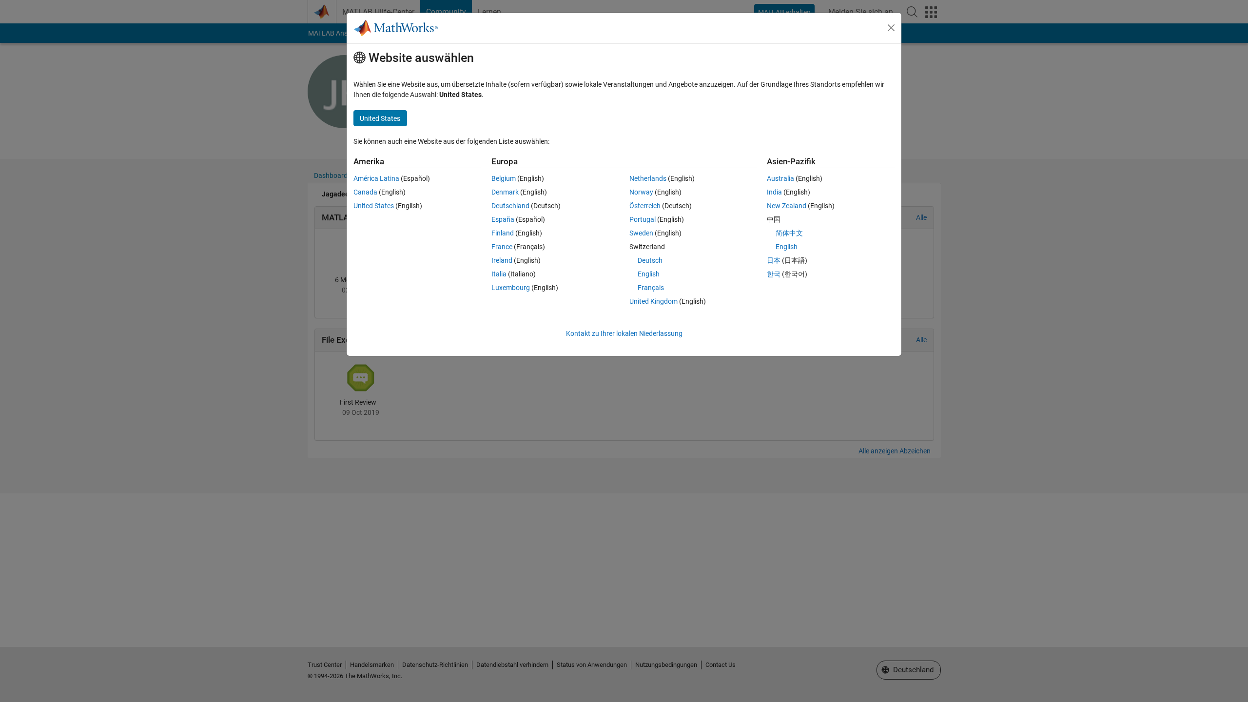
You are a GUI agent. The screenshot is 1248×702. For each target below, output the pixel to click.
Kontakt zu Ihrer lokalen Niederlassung (624, 333)
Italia (499, 274)
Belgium (503, 178)
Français (651, 288)
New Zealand (786, 206)
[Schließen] (891, 28)
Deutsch (650, 260)
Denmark (505, 192)
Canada (365, 192)
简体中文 (789, 233)
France (501, 247)
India (774, 192)
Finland (502, 233)
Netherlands (647, 178)
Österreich (645, 206)
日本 (773, 260)
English (649, 274)
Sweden (641, 233)
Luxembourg (510, 288)
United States (373, 206)
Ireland (501, 260)
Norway (641, 192)
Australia (780, 178)
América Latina (376, 178)
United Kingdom (653, 301)
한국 (773, 274)
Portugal (642, 219)
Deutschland (510, 206)
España (502, 219)
